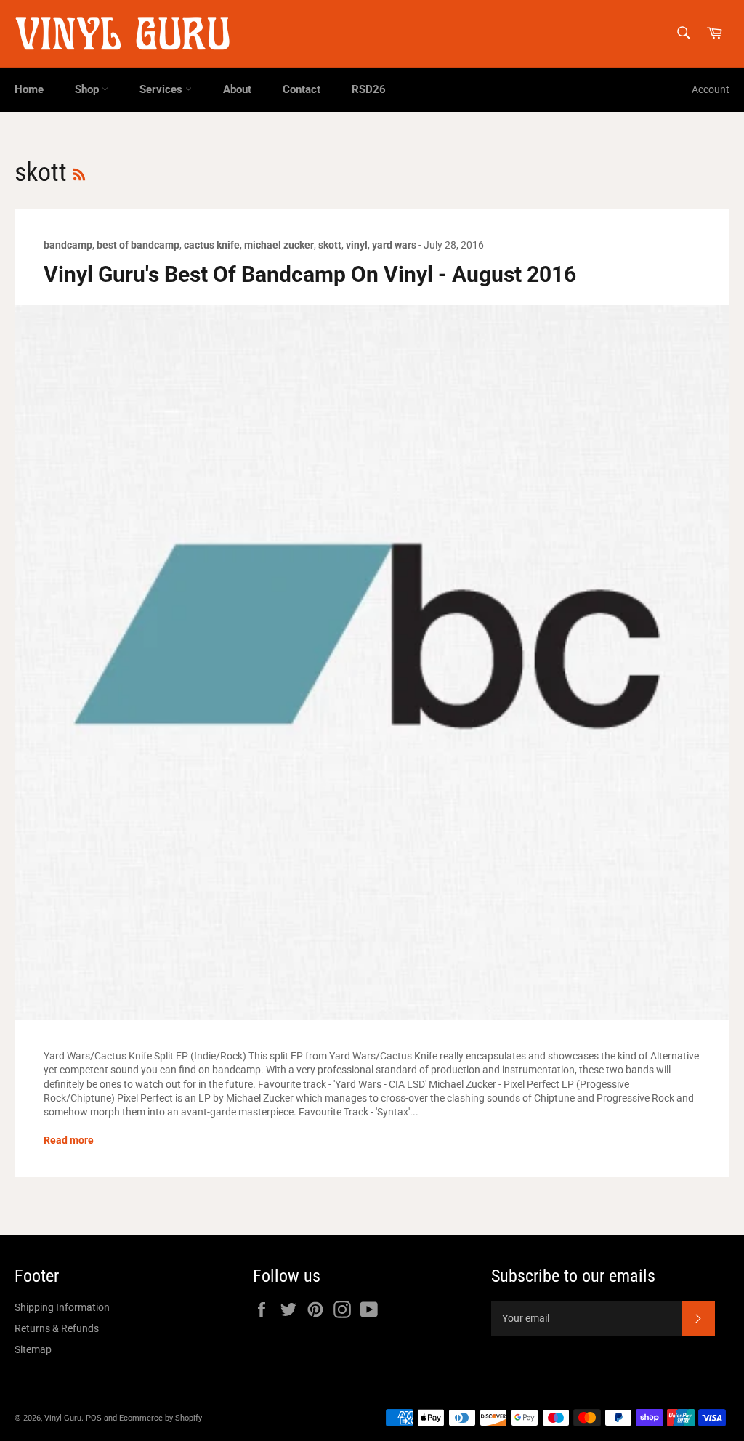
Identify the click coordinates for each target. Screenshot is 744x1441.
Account (710, 89)
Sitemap (33, 1349)
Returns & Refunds (57, 1328)
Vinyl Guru (62, 1418)
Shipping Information (62, 1307)
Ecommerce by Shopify (160, 1418)
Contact (301, 89)
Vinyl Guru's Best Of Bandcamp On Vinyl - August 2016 (310, 274)
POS (94, 1418)
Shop (88, 89)
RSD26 (369, 89)
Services (162, 89)
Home (29, 89)
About (237, 89)
